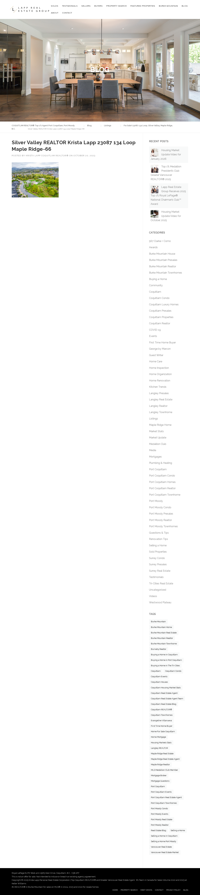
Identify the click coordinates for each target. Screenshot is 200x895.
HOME (115, 890)
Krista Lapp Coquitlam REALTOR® (47, 155)
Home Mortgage (158, 737)
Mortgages (155, 456)
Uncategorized (157, 589)
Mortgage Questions (160, 781)
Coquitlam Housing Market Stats (166, 687)
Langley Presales (159, 393)
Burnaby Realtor (158, 649)
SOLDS (54, 6)
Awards (153, 247)
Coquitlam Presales (160, 310)
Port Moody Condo (160, 507)
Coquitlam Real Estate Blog (163, 704)
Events (153, 336)
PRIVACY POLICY (173, 890)
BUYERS (98, 6)
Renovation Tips (158, 539)
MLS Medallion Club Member (164, 770)
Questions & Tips (159, 532)
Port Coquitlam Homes (162, 482)
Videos (153, 596)
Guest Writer (156, 355)
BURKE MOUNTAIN (168, 6)
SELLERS (86, 6)
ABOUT (54, 13)
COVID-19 (155, 329)
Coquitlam (155, 291)
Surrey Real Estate (159, 570)
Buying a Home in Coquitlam (164, 654)
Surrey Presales (158, 564)
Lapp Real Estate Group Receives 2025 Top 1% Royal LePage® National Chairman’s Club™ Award (168, 196)
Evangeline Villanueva (161, 720)
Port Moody (156, 500)
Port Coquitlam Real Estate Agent (166, 797)
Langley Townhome (160, 412)
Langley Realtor (158, 405)
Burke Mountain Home (161, 627)
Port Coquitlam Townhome (164, 494)
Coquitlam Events (159, 676)
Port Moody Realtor (160, 520)
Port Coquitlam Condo (162, 475)
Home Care (155, 361)
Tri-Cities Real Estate (161, 583)
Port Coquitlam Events (161, 792)
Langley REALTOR (159, 748)
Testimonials (156, 577)
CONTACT (159, 890)
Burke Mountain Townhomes (165, 272)
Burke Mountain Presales (163, 260)
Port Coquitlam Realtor (162, 488)
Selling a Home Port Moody (163, 841)
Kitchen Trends (157, 386)
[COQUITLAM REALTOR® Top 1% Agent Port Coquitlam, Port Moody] (29, 9)
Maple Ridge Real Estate (162, 753)
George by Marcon (160, 348)
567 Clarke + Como (160, 241)
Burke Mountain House (162, 253)
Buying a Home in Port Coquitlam (166, 660)
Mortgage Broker (159, 775)
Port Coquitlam (158, 469)
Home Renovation (159, 380)
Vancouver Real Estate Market (165, 852)
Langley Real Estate (160, 399)
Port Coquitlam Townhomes (164, 803)
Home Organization (160, 374)
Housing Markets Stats (161, 742)
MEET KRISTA (146, 890)
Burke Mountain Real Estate (164, 632)
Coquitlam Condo (159, 298)
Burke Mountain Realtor (162, 266)
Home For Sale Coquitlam (163, 731)
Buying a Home (158, 279)
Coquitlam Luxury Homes (164, 304)
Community (156, 285)
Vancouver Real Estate (161, 847)
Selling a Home (158, 545)
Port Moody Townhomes (163, 526)
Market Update (157, 437)
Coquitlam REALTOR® (161, 709)
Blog (185, 6)
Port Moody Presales (161, 513)
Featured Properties (142, 6)
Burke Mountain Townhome (164, 643)
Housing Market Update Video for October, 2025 (166, 216)
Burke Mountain (158, 621)
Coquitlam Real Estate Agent (164, 693)
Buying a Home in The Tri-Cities (165, 665)
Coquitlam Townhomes (161, 715)
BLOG (185, 890)
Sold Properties (158, 551)
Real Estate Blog (158, 830)
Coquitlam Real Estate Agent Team (167, 698)
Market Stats (156, 431)
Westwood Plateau (160, 602)
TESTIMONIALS (70, 6)
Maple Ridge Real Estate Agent (165, 759)
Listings (153, 418)
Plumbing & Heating (160, 462)
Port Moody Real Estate (161, 819)
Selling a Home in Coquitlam (164, 836)
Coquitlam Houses (159, 682)
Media (152, 450)
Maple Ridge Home (160, 424)
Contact (67, 13)
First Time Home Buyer (162, 342)
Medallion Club (157, 443)
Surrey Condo (157, 558)
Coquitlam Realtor (159, 323)
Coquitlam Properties (161, 317)
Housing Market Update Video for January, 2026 (166, 154)
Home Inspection (159, 367)
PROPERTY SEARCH (116, 6)
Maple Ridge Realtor (160, 764)
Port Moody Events (159, 814)
